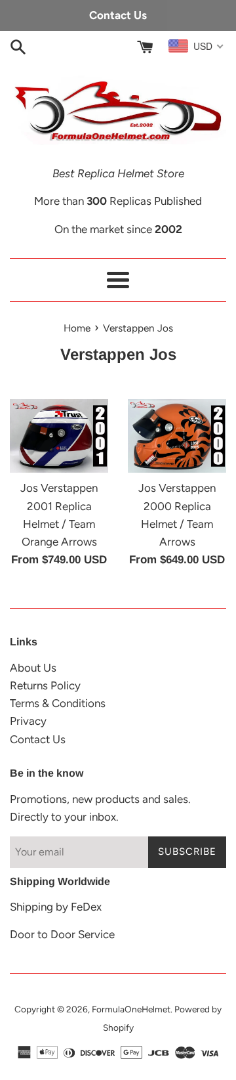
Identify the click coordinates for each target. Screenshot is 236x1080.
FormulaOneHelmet (131, 1009)
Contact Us (38, 739)
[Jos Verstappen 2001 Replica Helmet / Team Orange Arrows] (59, 436)
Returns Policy (45, 685)
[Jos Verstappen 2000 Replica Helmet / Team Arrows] (177, 436)
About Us (33, 667)
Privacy (28, 720)
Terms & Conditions (58, 703)
